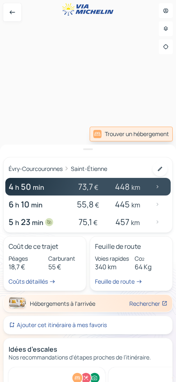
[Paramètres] (166, 28)
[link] (131, 134)
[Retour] (12, 12)
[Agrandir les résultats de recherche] (88, 149)
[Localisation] (166, 46)
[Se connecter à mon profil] (166, 10)
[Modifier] (160, 168)
